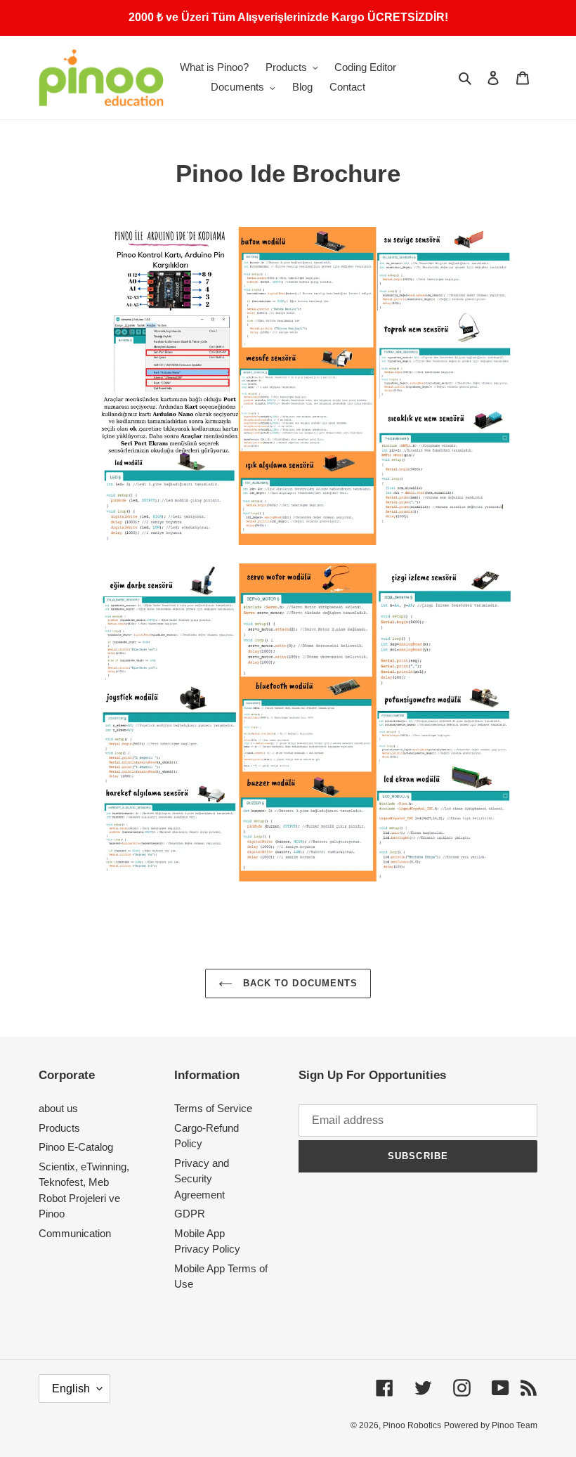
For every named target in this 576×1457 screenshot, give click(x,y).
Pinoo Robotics (412, 1425)
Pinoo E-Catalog (76, 1147)
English (71, 1388)
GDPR (189, 1214)
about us (58, 1108)
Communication (75, 1233)
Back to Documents (299, 983)
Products (59, 1128)
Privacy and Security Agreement (201, 1179)
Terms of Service (213, 1108)
